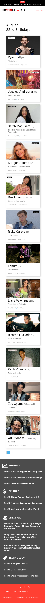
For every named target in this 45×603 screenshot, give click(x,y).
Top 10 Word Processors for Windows (21, 576)
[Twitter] (29, 587)
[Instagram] (20, 587)
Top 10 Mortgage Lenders (16, 564)
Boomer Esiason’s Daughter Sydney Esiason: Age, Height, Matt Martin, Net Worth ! (22, 548)
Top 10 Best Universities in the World (21, 509)
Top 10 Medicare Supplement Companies (23, 471)
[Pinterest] (24, 587)
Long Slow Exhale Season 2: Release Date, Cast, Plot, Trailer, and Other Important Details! (21, 537)
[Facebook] (16, 587)
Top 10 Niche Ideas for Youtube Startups (23, 477)
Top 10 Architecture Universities (19, 483)
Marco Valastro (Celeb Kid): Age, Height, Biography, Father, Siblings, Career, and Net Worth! (23, 526)
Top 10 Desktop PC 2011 (15, 570)
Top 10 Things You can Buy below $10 (21, 497)
